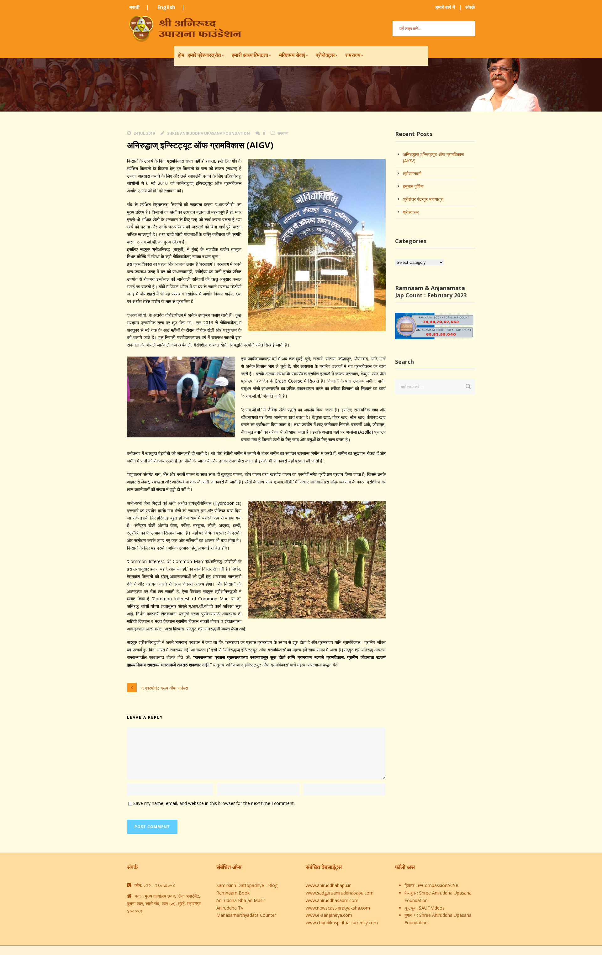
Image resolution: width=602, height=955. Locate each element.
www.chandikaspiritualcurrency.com (342, 923)
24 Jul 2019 (144, 133)
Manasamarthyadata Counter (246, 915)
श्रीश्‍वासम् (411, 212)
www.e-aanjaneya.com (329, 915)
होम (181, 55)
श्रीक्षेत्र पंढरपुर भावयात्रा (423, 199)
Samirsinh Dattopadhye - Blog (246, 885)
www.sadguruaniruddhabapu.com (339, 893)
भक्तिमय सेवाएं (292, 55)
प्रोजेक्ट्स (325, 55)
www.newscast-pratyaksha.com (338, 908)
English (167, 7)
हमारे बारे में (445, 7)
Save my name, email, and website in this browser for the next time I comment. (214, 803)
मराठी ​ (135, 7)
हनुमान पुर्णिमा (413, 186)
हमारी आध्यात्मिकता (250, 55)
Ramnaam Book (233, 893)
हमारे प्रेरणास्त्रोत (204, 55)
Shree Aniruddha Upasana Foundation (208, 133)
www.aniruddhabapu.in (328, 885)
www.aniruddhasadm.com (332, 900)
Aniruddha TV (229, 908)
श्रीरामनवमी (412, 173)
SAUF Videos (431, 908)
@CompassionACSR (437, 885)
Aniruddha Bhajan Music (241, 900)
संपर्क (470, 7)
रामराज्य (352, 55)
